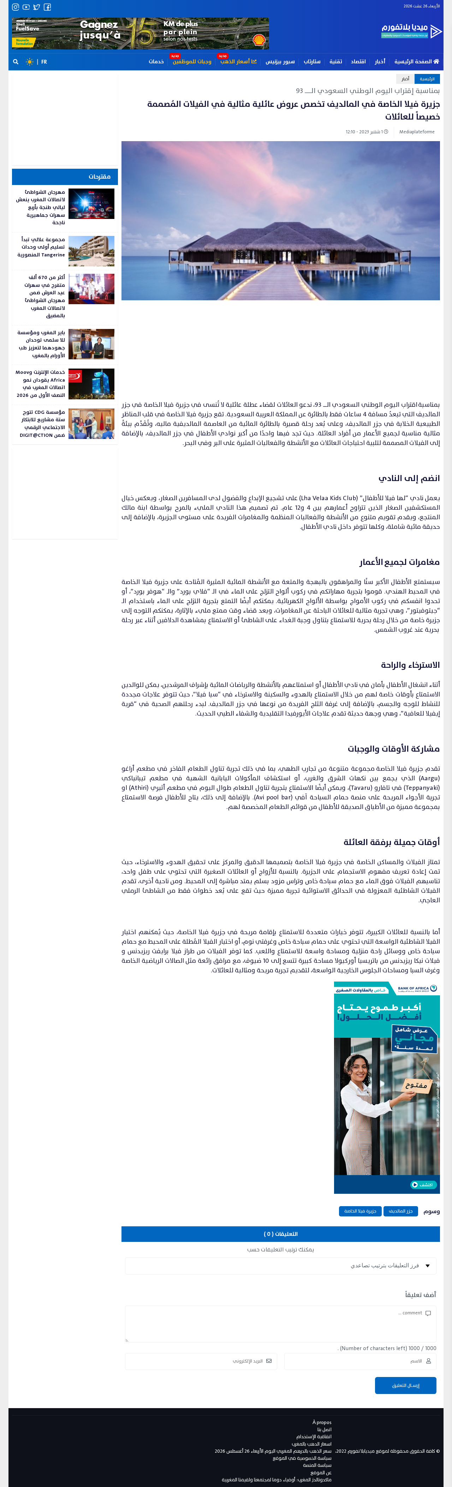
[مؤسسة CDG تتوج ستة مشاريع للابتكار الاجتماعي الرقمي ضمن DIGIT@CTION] (65, 424)
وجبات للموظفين (192, 61)
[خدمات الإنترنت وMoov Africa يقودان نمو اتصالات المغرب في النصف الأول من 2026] (65, 384)
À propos (322, 1422)
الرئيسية (427, 78)
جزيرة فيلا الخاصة (360, 1211)
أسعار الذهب (235, 61)
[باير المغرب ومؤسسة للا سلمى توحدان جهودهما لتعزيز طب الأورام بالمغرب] (65, 345)
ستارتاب (312, 61)
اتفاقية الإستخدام (314, 1437)
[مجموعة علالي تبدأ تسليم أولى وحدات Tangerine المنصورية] (65, 251)
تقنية (335, 61)
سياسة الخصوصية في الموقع (302, 1458)
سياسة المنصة (317, 1465)
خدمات (156, 61)
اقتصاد (358, 61)
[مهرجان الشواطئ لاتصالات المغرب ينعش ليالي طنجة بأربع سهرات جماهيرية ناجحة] (65, 208)
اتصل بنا (324, 1429)
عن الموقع (321, 1473)
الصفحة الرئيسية (413, 61)
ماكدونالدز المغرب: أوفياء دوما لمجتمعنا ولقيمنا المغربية (277, 1480)
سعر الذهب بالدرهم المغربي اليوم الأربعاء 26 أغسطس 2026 (273, 1451)
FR (44, 61)
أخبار (380, 61)
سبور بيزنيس (280, 61)
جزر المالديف (401, 1211)
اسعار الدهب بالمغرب (312, 1444)
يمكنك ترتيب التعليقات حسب (280, 1249)
